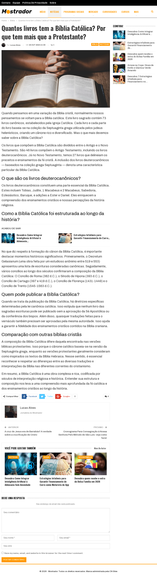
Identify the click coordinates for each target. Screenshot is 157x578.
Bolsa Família (85, 457)
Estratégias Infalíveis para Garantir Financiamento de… (141, 45)
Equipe (16, 3)
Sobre (53, 3)
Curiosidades (110, 11)
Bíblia (95, 44)
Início (43, 11)
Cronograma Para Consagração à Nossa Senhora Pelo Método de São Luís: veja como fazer (82, 434)
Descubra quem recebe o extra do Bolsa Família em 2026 (141, 56)
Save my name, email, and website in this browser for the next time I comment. (43, 553)
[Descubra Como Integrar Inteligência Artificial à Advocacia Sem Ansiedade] (8, 238)
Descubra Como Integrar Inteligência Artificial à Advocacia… (29, 238)
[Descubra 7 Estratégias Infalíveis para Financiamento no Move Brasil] (119, 79)
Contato (6, 3)
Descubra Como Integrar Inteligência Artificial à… (140, 32)
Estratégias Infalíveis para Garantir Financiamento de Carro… (92, 236)
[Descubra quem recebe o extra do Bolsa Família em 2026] (91, 464)
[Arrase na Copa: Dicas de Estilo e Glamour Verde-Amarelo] (119, 68)
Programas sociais (74, 11)
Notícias (54, 11)
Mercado (93, 11)
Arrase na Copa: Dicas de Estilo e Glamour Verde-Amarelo (140, 68)
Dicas (46, 457)
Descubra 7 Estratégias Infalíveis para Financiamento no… (140, 79)
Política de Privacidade (34, 3)
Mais (136, 11)
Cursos (125, 11)
